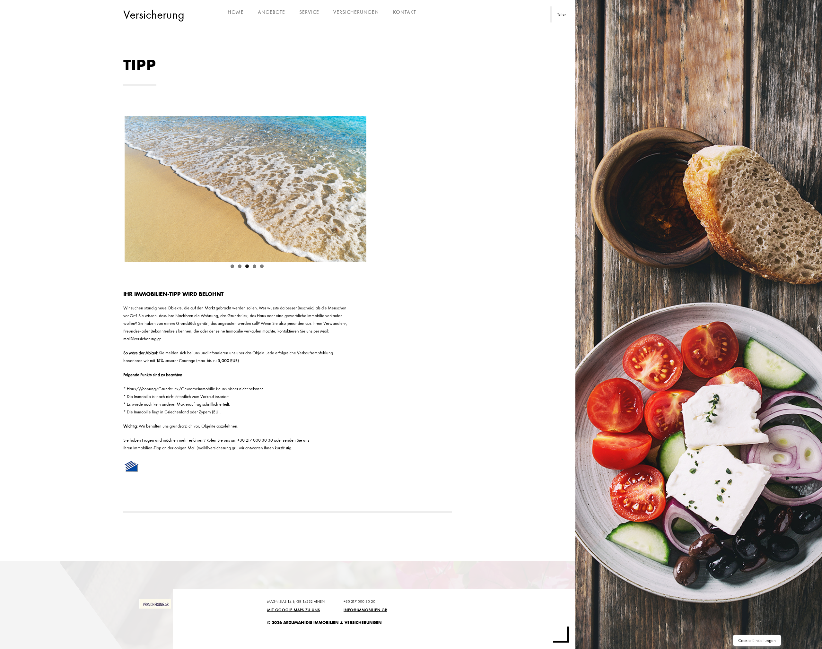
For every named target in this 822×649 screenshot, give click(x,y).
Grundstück (237, 315)
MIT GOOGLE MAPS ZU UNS (293, 609)
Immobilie (315, 315)
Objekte (175, 308)
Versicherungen (356, 12)
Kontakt (404, 12)
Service (309, 12)
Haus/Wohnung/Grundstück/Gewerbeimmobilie (171, 389)
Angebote (271, 12)
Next (376, 187)
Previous (115, 187)
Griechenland (176, 412)
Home (236, 12)
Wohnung (209, 315)
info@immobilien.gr (365, 609)
